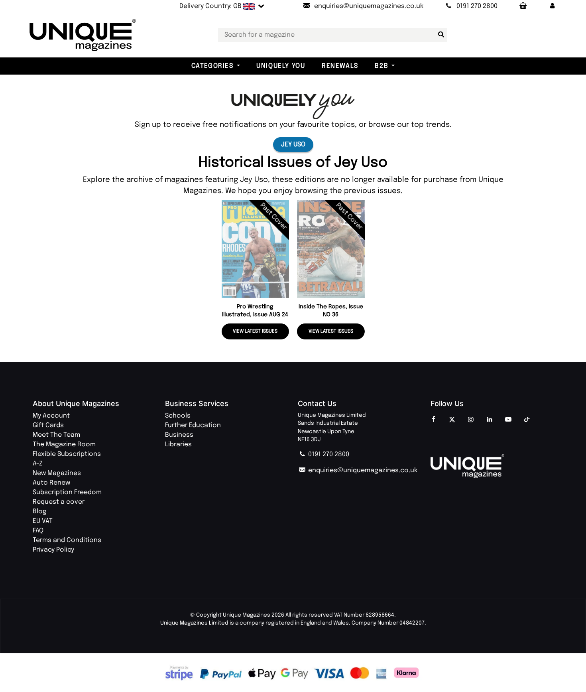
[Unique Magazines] (492, 466)
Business (179, 435)
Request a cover (59, 502)
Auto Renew (51, 482)
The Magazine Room (64, 444)
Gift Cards (48, 425)
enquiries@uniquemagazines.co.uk (362, 470)
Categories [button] (212, 66)
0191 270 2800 (328, 454)
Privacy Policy (53, 549)
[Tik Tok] (527, 420)
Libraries (178, 444)
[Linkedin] (489, 420)
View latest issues (255, 331)
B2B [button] (381, 66)
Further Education (193, 425)
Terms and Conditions (67, 540)
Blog (40, 511)
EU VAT (43, 521)
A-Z (38, 463)
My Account (51, 415)
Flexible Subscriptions (67, 454)
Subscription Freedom (67, 492)
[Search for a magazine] (440, 35)
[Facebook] (433, 420)
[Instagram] (471, 420)
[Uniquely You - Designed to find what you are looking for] (293, 106)
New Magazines (57, 473)
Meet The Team (56, 435)
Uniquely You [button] (280, 66)
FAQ (38, 530)
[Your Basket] (522, 6)
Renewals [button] (340, 66)
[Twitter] (452, 420)
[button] (552, 6)
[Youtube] (508, 420)
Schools (178, 415)
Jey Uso (293, 144)
